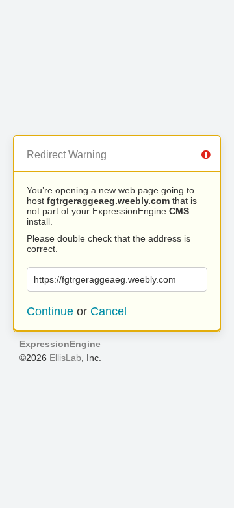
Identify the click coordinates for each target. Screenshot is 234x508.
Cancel (108, 311)
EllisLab (65, 357)
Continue (50, 311)
